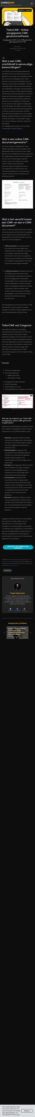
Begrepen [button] (27, 1110)
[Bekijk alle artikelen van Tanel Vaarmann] (17, 586)
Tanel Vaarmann (17, 46)
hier (18, 1114)
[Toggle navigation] (31, 3)
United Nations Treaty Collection (12, 128)
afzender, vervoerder (24, 251)
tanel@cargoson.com (13, 565)
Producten (7, 570)
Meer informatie (10, 1112)
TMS (3, 342)
